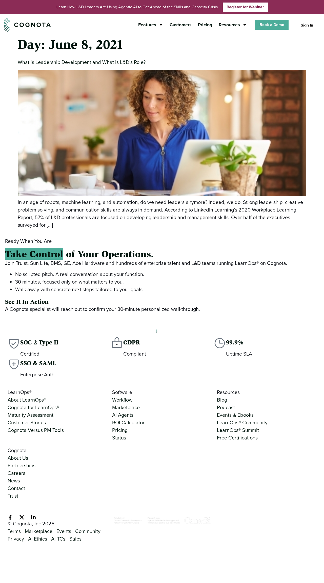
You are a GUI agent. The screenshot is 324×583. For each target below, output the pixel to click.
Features (147, 24)
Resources (229, 24)
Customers (181, 24)
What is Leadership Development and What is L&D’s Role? (82, 62)
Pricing (205, 24)
